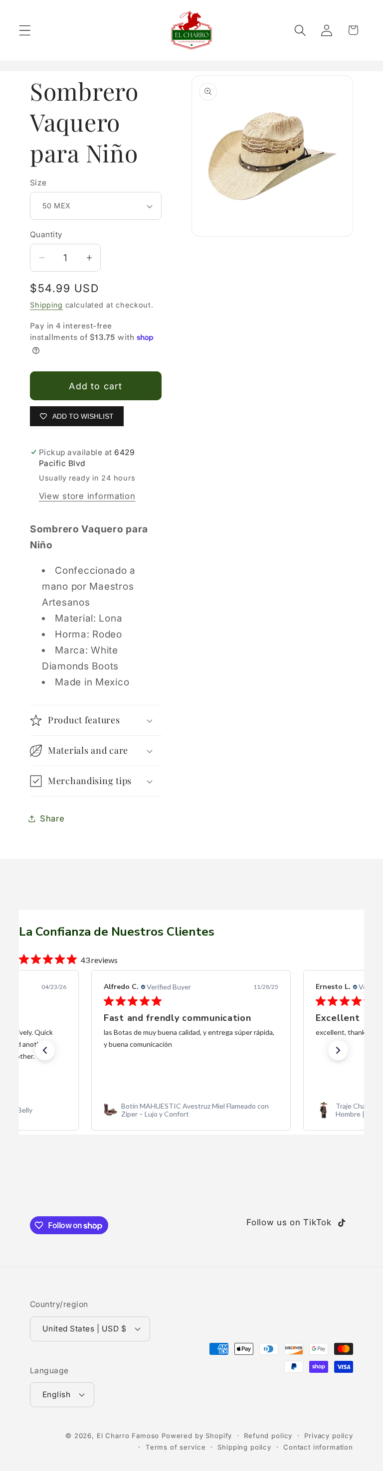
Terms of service (175, 1447)
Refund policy (268, 1436)
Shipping (46, 305)
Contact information (318, 1447)
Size (38, 182)
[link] (191, 1110)
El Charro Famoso (128, 1436)
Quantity (46, 234)
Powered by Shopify (197, 1436)
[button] (25, 30)
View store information (87, 496)
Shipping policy (244, 1447)
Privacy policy (328, 1436)
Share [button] (52, 818)
